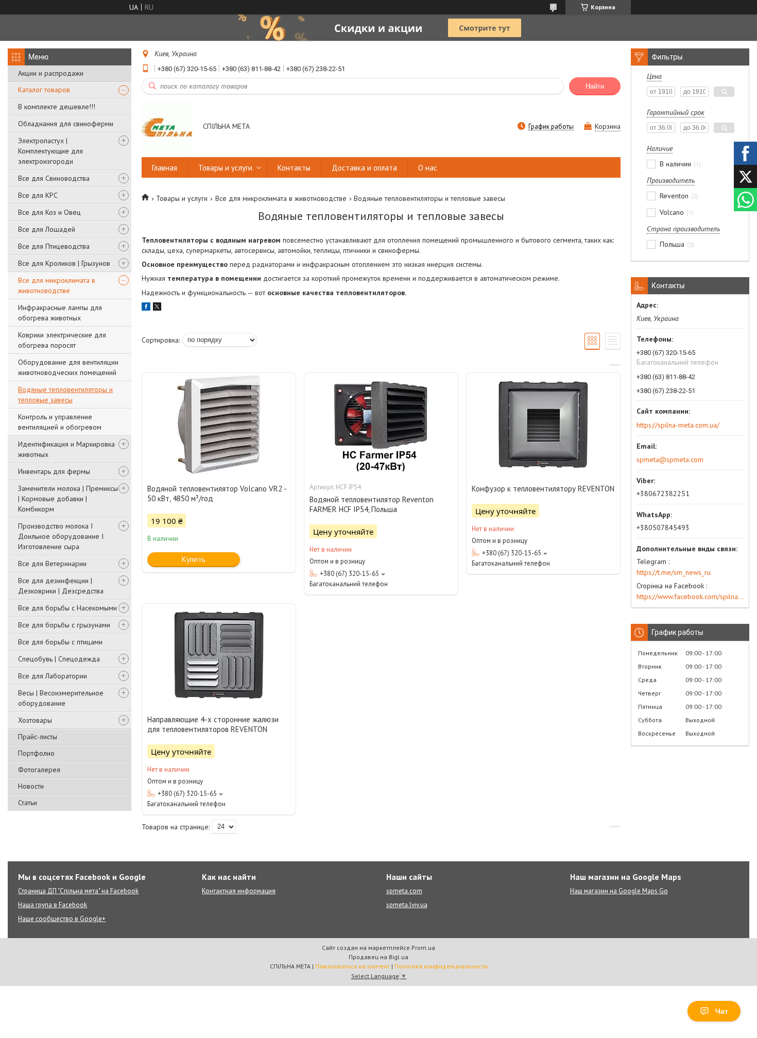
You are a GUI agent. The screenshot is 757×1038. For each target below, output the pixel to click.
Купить (193, 559)
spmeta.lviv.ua (406, 904)
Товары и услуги (225, 168)
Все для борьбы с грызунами (64, 624)
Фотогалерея (39, 769)
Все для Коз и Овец (49, 212)
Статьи (27, 802)
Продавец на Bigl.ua (378, 957)
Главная (164, 168)
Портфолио (36, 753)
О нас (427, 168)
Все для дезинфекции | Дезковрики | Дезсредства (61, 585)
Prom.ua (423, 947)
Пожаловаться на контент (352, 966)
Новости (31, 786)
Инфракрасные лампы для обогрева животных (60, 312)
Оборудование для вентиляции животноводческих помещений (68, 367)
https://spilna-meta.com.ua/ (677, 425)
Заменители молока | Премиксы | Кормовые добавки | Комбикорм (68, 499)
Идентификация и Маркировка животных (66, 449)
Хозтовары (35, 720)
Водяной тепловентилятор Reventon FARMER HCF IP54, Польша (371, 504)
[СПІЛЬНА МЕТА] (167, 127)
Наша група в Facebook (52, 904)
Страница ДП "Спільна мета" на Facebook (78, 891)
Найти (595, 86)
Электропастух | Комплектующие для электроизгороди (50, 151)
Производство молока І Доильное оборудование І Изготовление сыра (61, 536)
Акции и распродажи (50, 73)
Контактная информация (239, 891)
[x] (157, 308)
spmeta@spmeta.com (669, 459)
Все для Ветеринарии (52, 563)
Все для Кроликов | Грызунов (64, 263)
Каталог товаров (44, 89)
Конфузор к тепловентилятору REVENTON (543, 489)
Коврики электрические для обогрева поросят (62, 340)
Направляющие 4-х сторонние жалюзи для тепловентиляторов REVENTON (213, 724)
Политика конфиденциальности (441, 966)
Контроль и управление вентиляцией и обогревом (59, 422)
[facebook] (146, 308)
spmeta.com (404, 891)
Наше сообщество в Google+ (62, 918)
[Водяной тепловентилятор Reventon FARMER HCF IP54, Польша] (381, 424)
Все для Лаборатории (52, 675)
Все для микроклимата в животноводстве (56, 285)
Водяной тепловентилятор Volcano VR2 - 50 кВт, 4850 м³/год (216, 493)
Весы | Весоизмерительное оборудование (61, 698)
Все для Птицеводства (54, 246)
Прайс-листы (37, 736)
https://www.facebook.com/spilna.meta (690, 596)
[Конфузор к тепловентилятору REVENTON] (543, 424)
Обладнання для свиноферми (65, 123)
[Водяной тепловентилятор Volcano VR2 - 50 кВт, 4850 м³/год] (219, 424)
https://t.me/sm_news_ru (673, 572)
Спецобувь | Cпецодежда (59, 658)
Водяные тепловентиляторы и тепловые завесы (65, 394)
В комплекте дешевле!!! (56, 106)
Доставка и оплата (364, 168)
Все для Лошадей (46, 229)
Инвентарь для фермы (54, 471)
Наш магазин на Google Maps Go (619, 891)
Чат (721, 1011)
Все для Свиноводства (54, 178)
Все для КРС (38, 195)
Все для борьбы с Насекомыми (67, 607)
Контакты (294, 168)
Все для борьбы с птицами (60, 641)
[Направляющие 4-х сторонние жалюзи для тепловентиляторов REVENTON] (219, 655)
